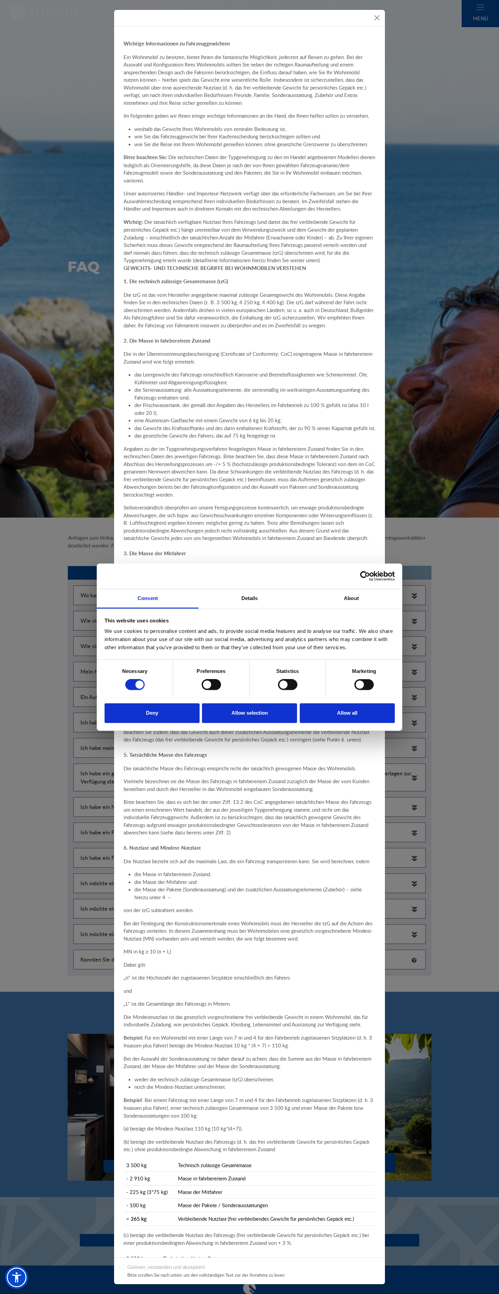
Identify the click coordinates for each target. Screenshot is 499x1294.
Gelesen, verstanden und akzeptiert (166, 1266)
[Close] (377, 18)
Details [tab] (249, 598)
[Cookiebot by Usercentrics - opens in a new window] (365, 576)
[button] (16, 1277)
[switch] (211, 684)
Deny (152, 713)
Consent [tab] (147, 598)
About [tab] (351, 598)
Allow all (347, 713)
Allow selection (250, 713)
